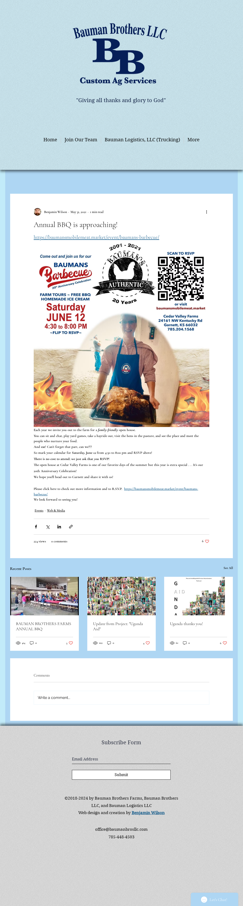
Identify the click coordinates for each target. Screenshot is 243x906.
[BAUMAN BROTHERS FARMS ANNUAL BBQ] (44, 596)
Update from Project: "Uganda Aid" (118, 626)
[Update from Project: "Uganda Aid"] (121, 596)
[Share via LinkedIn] (59, 526)
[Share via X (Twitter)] (47, 526)
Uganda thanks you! (186, 623)
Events (85, 179)
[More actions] (206, 212)
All (12, 179)
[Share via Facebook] (36, 526)
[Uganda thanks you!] (198, 596)
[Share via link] (71, 526)
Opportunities (113, 179)
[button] (189, 179)
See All (228, 568)
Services (64, 179)
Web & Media (36, 179)
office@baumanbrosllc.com (121, 829)
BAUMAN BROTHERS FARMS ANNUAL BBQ (43, 626)
